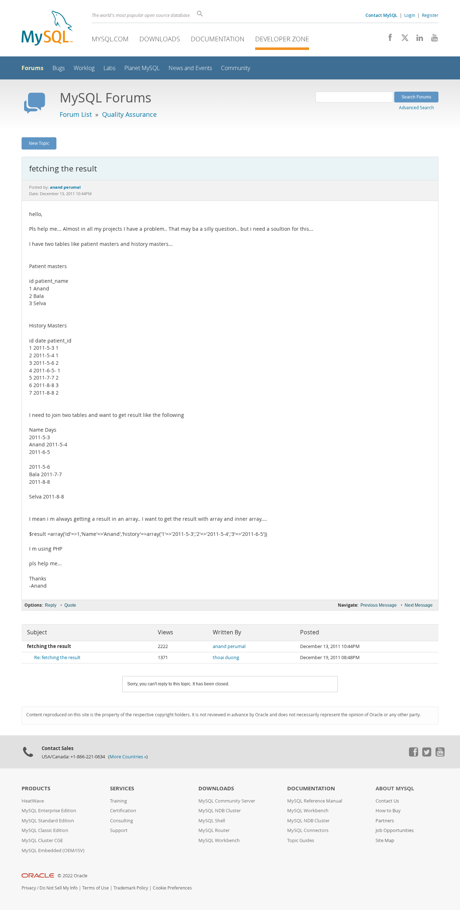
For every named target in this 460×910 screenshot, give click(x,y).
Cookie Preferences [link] (172, 888)
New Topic (39, 143)
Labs (109, 68)
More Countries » (128, 757)
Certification (123, 811)
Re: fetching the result (57, 657)
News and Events (190, 68)
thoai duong (226, 657)
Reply (50, 605)
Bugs (58, 68)
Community (235, 68)
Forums (32, 68)
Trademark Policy (131, 888)
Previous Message (378, 605)
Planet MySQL (142, 68)
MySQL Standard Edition (48, 821)
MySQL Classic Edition (45, 830)
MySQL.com (110, 39)
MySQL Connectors (307, 830)
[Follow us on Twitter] (426, 754)
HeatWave (33, 801)
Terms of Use (95, 888)
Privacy (29, 888)
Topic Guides (300, 840)
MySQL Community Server (226, 801)
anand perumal (229, 646)
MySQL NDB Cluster (219, 811)
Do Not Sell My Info (59, 888)
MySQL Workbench (219, 840)
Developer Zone (282, 39)
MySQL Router (214, 830)
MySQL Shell (211, 821)
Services (122, 788)
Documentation (217, 39)
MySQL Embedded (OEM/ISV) (53, 850)
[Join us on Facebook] (387, 39)
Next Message (419, 605)
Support (119, 830)
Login (409, 15)
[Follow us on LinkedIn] (417, 39)
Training (118, 801)
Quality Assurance (129, 114)
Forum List (76, 114)
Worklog (84, 68)
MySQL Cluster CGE (42, 840)
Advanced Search (416, 107)
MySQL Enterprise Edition (49, 811)
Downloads (159, 39)
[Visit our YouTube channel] (431, 39)
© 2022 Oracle (72, 876)
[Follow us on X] (402, 39)
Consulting (121, 821)
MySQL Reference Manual (314, 801)
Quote (70, 605)
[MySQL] (47, 29)
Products (36, 788)
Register (430, 15)
